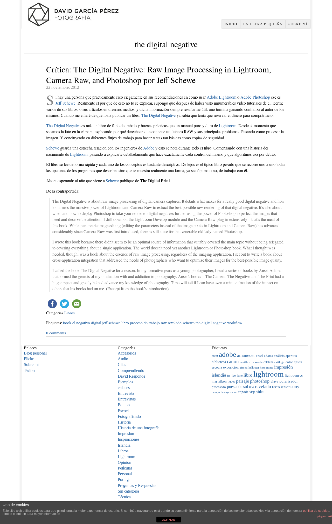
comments (56, 333)
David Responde (131, 376)
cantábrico (246, 362)
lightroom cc (294, 375)
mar (214, 381)
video (260, 392)
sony (294, 386)
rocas (276, 387)
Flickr (28, 359)
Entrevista (126, 393)
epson (298, 362)
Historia (124, 422)
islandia (219, 375)
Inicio (231, 24)
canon (233, 361)
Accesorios (127, 353)
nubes (231, 381)
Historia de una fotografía (139, 428)
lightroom (268, 374)
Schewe (52, 148)
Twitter (30, 370)
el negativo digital (86, 322)
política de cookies (316, 511)
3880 (215, 355)
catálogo (279, 362)
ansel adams (264, 356)
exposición (231, 367)
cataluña (268, 362)
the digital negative (211, 322)
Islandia (124, 445)
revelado (175, 322)
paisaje (242, 381)
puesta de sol (237, 386)
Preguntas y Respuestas (137, 485)
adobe (227, 354)
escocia (217, 367)
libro (125, 322)
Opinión (124, 462)
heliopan (253, 367)
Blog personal (35, 353)
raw (164, 322)
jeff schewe (111, 322)
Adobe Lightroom (221, 97)
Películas (125, 468)
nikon (222, 381)
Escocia (124, 411)
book (67, 322)
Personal (125, 474)
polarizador (288, 381)
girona (243, 367)
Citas (122, 364)
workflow (234, 322)
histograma (266, 367)
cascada (257, 362)
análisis (279, 356)
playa (274, 381)
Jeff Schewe (65, 103)
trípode (243, 392)
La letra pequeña (262, 24)
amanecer (246, 355)
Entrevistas (127, 399)
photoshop (259, 381)
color (289, 362)
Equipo (124, 405)
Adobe (148, 148)
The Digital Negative (158, 115)
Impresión (126, 433)
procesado (219, 387)
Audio (123, 359)
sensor (285, 387)
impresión (283, 367)
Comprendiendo (131, 370)
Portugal (125, 479)
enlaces (124, 387)
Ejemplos (125, 382)
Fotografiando (129, 416)
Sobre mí (298, 24)
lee (234, 375)
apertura (291, 356)
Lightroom (227, 125)
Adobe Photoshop (255, 97)
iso (229, 375)
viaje (252, 392)
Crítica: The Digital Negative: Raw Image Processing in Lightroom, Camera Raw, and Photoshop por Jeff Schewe (158, 74)
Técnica (124, 497)
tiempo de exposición (224, 391)
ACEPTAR (168, 519)
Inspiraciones (128, 439)
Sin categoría (128, 491)
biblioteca (219, 362)
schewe (189, 322)
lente (240, 375)
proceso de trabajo (145, 322)
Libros (69, 312)
